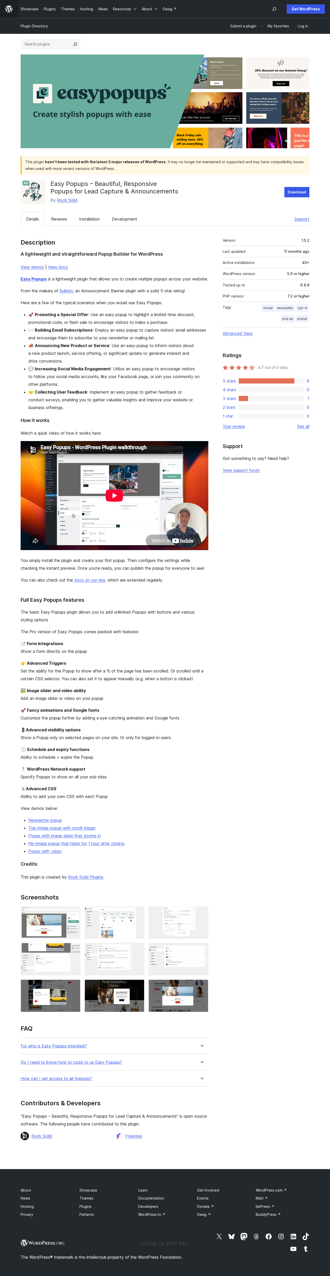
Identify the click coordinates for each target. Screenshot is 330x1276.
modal (268, 308)
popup (302, 318)
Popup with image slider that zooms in (64, 835)
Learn (143, 1190)
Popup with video (45, 851)
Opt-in (302, 308)
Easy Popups (34, 278)
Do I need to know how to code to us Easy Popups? (71, 1062)
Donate (205, 1206)
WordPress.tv (152, 1214)
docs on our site (89, 580)
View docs (58, 267)
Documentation (151, 1198)
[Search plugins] (75, 44)
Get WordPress (306, 9)
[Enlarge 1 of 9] (73, 913)
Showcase (88, 1190)
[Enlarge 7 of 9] (73, 986)
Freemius (133, 1136)
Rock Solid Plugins (85, 877)
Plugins (85, 1206)
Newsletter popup (45, 820)
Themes (86, 1198)
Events (203, 1198)
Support (301, 219)
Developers (148, 1206)
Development (124, 219)
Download (297, 192)
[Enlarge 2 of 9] (137, 913)
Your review (234, 426)
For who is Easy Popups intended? (54, 1046)
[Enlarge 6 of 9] (201, 949)
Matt (262, 1198)
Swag (204, 1214)
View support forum (241, 470)
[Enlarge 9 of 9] (201, 986)
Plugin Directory (34, 26)
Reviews (59, 219)
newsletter (285, 308)
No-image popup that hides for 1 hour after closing (76, 843)
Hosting (27, 1206)
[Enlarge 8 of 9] (137, 986)
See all (303, 426)
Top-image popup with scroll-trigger (62, 828)
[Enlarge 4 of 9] (73, 949)
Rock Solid (67, 200)
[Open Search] (274, 9)
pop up (287, 318)
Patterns (86, 1214)
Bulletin (66, 290)
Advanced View (238, 333)
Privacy (27, 1214)
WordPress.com (271, 1190)
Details (32, 219)
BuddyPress (268, 1214)
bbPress (265, 1206)
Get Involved (208, 1190)
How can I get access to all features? (56, 1078)
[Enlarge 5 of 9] (137, 949)
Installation (89, 219)
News (25, 1198)
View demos (32, 267)
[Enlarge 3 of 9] (201, 913)
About (26, 1190)
